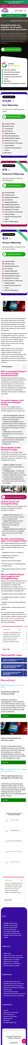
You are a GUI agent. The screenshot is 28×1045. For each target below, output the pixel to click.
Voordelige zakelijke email (11, 931)
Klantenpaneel (8, 1018)
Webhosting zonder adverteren (13, 955)
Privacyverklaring (9, 1014)
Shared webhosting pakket (12, 965)
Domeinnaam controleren (14, 15)
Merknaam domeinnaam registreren (14, 993)
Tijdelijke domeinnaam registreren (14, 983)
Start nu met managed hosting (16, 618)
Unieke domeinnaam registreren (13, 985)
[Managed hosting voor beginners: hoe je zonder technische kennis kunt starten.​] (14, 306)
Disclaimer (7, 1020)
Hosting (7, 21)
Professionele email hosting (12, 933)
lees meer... (6, 716)
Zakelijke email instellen (11, 925)
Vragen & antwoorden (10, 1016)
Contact (6, 1010)
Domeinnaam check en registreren (14, 996)
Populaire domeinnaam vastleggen (14, 987)
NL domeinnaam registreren (12, 981)
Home (2, 21)
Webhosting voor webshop (12, 959)
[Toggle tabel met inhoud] (23, 367)
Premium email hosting (10, 927)
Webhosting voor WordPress (12, 963)
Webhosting (7, 953)
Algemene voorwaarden (11, 1012)
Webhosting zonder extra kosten (13, 957)
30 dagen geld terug (10, 1022)
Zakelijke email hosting (10, 923)
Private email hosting (10, 929)
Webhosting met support (11, 961)
